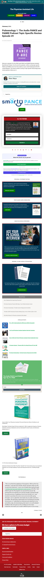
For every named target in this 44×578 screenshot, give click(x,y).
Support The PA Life (6, 554)
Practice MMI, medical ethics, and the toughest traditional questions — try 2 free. (24, 2)
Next (41, 515)
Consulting (26, 15)
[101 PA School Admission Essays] (22, 449)
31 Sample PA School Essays (8, 544)
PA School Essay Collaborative (9, 541)
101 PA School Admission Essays (9, 463)
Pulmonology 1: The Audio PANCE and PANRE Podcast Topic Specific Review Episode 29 (22, 33)
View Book (6, 433)
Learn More (7, 209)
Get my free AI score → (22, 172)
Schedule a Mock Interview (11, 255)
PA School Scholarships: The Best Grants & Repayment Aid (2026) (17, 307)
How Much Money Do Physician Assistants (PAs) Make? (15, 315)
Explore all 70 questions (22, 86)
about (12, 123)
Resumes (33, 15)
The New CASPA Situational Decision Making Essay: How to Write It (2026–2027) (20, 311)
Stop (22, 512)
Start (21, 512)
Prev (3, 515)
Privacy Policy (5, 560)
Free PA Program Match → (22, 164)
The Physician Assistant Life (22, 9)
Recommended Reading (7, 551)
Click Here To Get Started (9, 528)
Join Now (22, 109)
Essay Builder (11, 15)
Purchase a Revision (9, 190)
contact (15, 123)
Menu (23, 21)
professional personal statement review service (18, 489)
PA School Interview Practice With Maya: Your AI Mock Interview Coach (18, 304)
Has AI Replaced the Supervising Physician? (13, 300)
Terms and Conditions (7, 557)
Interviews (19, 15)
